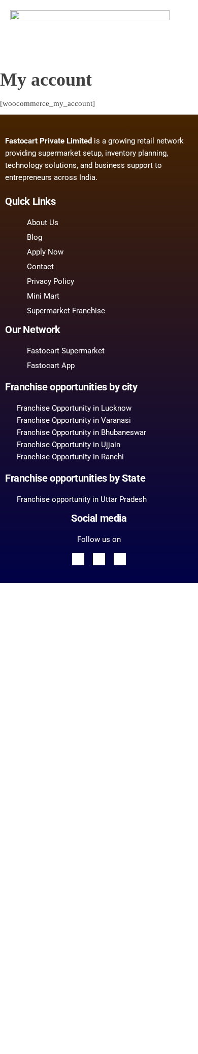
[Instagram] (120, 559)
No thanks (99, 1036)
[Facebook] (78, 559)
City (35, 954)
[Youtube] (99, 559)
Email (38, 809)
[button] (169, 19)
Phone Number (53, 897)
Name (38, 865)
